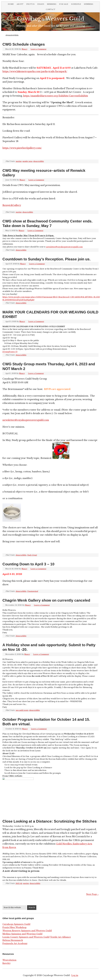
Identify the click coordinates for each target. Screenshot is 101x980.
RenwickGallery (11, 205)
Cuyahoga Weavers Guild (50, 18)
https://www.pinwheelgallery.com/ (22, 148)
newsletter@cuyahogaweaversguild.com (64, 247)
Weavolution (9, 960)
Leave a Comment (38, 49)
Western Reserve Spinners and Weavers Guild (27, 930)
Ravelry (6, 963)
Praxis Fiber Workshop (14, 927)
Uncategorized (32, 591)
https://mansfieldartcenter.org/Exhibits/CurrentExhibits (55, 95)
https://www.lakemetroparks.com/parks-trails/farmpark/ (34, 71)
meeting (19, 161)
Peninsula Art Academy (14, 943)
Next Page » (92, 894)
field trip (19, 883)
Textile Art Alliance (60, 937)
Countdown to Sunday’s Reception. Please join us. (46, 259)
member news (27, 161)
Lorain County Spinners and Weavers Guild (26, 937)
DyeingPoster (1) (9, 352)
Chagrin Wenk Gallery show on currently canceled (46, 600)
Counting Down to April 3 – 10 (28, 564)
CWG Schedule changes (23, 44)
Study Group (32, 555)
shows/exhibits (38, 161)
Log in (74, 975)
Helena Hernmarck (12, 940)
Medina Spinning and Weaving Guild (22, 934)
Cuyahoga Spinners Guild (16, 924)
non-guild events (22, 710)
